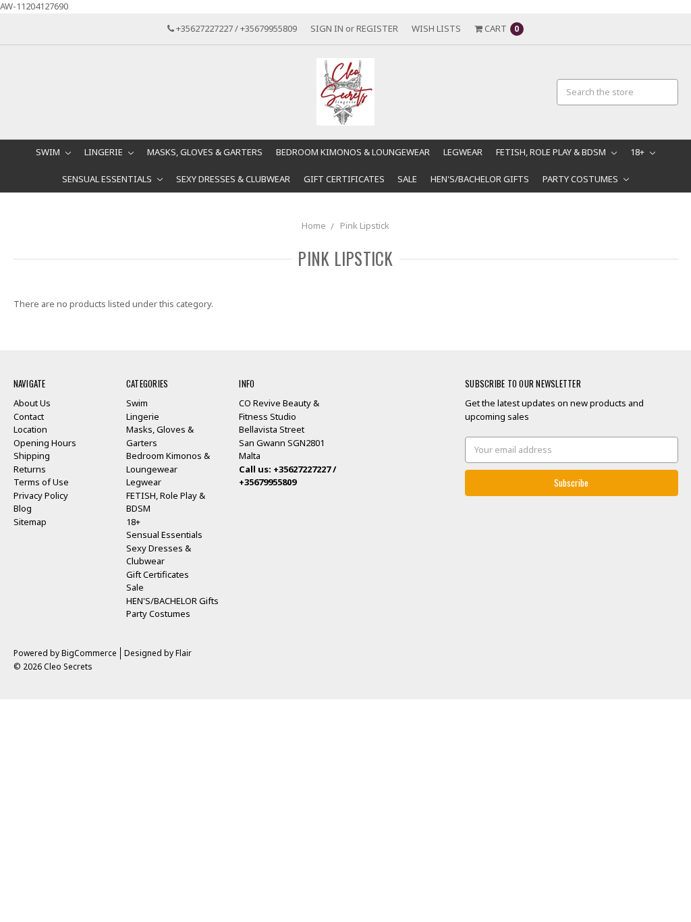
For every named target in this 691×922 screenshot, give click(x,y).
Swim (49, 152)
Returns (29, 469)
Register (377, 28)
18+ (638, 152)
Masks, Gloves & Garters (204, 152)
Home (314, 225)
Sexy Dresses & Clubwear (233, 179)
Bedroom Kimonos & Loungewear (353, 152)
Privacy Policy (40, 495)
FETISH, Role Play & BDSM (552, 152)
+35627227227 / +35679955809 (235, 28)
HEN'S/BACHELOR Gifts (480, 179)
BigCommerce (89, 653)
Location (30, 429)
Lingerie (104, 152)
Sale (407, 179)
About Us (32, 403)
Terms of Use (41, 482)
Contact (28, 416)
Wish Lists (436, 28)
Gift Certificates (344, 179)
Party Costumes (581, 179)
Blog (22, 508)
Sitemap (30, 522)
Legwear (462, 152)
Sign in (326, 28)
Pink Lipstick (364, 225)
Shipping (31, 456)
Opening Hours (44, 443)
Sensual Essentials (108, 179)
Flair (183, 653)
